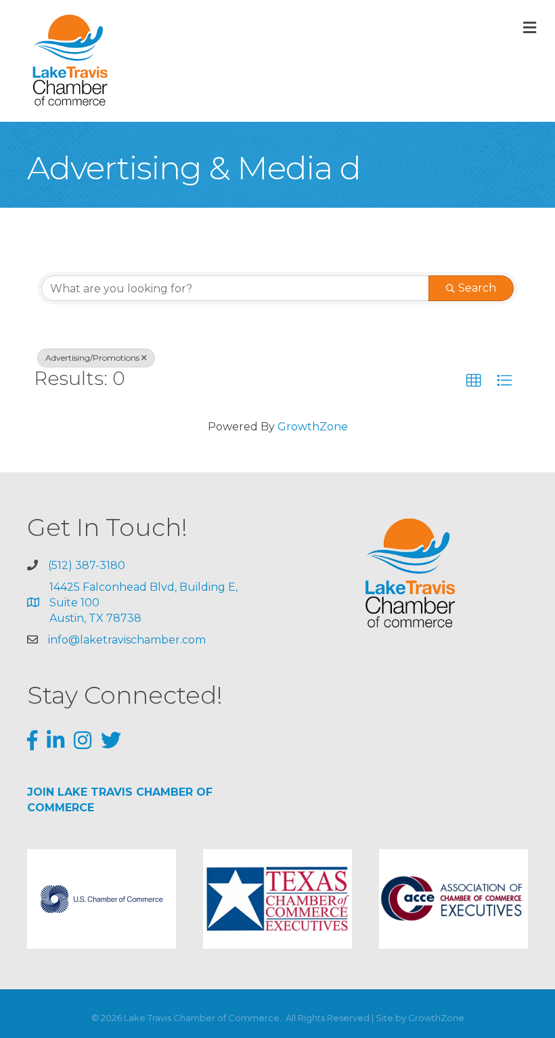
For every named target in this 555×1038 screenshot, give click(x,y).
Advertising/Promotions (92, 358)
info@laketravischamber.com (127, 639)
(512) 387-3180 (86, 565)
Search (477, 287)
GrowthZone (313, 426)
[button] (473, 380)
